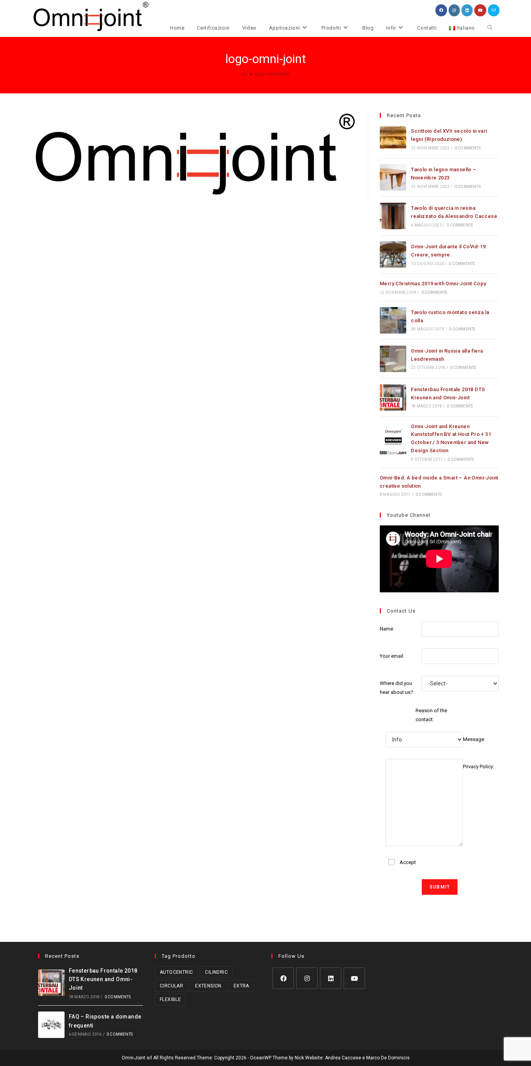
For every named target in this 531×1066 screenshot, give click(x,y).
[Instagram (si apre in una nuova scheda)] (454, 10)
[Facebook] (283, 978)
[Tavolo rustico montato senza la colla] (393, 320)
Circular (171, 986)
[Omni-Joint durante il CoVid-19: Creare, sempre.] (393, 254)
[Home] (244, 74)
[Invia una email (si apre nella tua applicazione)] (494, 10)
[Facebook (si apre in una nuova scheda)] (441, 10)
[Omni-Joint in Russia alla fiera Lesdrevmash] (393, 359)
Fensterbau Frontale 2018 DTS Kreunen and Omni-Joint (103, 979)
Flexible (170, 999)
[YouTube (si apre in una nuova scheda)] (480, 10)
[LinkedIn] (330, 978)
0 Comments (467, 148)
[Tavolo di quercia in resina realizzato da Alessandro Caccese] (393, 216)
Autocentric (176, 972)
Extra (241, 986)
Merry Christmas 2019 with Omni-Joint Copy (433, 283)
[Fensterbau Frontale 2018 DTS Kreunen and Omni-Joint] (393, 397)
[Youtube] (354, 978)
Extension (208, 986)
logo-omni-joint (272, 74)
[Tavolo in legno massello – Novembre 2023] (393, 177)
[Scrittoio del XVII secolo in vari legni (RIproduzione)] (393, 139)
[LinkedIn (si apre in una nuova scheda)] (467, 10)
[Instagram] (307, 978)
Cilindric (216, 972)
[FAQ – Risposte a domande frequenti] (51, 1025)
